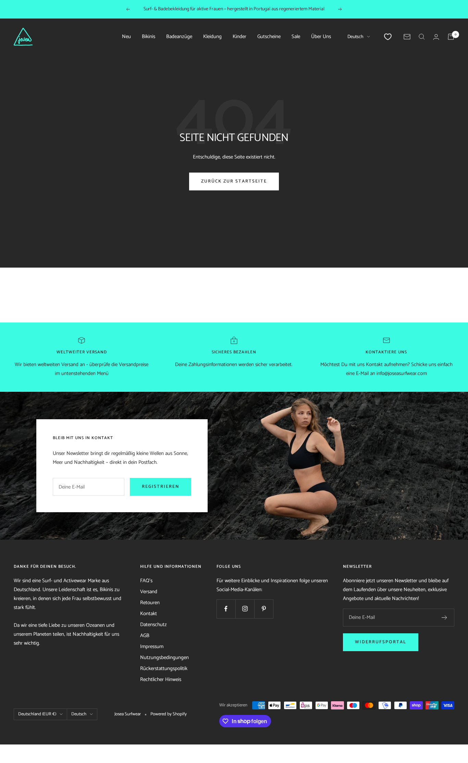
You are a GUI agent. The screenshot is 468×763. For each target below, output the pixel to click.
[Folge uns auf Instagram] (244, 608)
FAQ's (146, 580)
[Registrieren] (444, 617)
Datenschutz (153, 624)
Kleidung (212, 36)
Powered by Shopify (168, 714)
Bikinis (148, 36)
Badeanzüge (179, 36)
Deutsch (355, 37)
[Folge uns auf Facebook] (226, 608)
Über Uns (321, 36)
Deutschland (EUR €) (37, 714)
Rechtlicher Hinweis (160, 679)
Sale (296, 36)
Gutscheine (269, 36)
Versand (148, 591)
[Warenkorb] (450, 37)
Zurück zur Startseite (234, 181)
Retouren (150, 602)
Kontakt (148, 613)
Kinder (239, 36)
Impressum (151, 646)
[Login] (436, 37)
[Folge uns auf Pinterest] (263, 608)
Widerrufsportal (380, 642)
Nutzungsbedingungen (164, 657)
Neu (126, 36)
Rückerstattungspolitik (163, 668)
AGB (144, 635)
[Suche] (422, 37)
